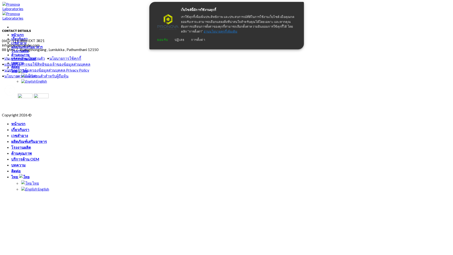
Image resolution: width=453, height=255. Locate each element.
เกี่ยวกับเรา (20, 129)
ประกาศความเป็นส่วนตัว (24, 58)
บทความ (18, 165)
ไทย (15, 176)
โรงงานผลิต (21, 147)
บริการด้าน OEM (25, 159)
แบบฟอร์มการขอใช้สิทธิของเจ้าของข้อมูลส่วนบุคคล (47, 64)
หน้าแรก (17, 35)
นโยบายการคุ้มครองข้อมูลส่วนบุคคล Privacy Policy (46, 70)
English (41, 81)
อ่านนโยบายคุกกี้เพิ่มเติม (220, 31)
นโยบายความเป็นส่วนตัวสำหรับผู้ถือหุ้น (36, 76)
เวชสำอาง (19, 135)
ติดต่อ (16, 171)
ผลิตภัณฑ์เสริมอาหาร (29, 141)
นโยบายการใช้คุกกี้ (65, 58)
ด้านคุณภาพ (20, 55)
